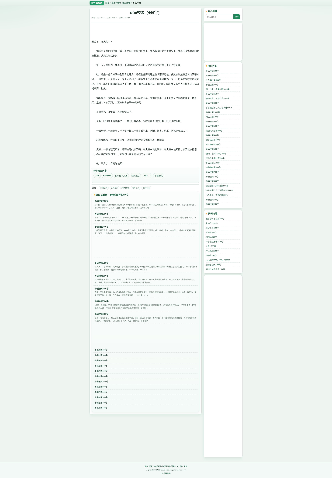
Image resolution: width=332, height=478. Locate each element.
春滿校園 (103, 188)
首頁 (107, 3)
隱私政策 (174, 466)
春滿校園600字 (101, 350)
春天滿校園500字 (213, 144)
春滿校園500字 (101, 355)
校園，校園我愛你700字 (216, 153)
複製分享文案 (121, 176)
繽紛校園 (146, 188)
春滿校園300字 (101, 387)
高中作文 (116, 3)
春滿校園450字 (101, 366)
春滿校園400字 (101, 392)
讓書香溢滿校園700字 (215, 158)
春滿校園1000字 (213, 112)
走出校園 (135, 188)
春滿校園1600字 (102, 381)
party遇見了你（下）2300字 (218, 260)
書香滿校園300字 (213, 167)
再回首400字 (211, 232)
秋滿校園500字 (212, 117)
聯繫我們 (166, 466)
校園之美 (114, 188)
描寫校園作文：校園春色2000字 (219, 190)
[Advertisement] (145, 30)
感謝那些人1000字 (214, 265)
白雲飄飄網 (166, 473)
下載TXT (147, 176)
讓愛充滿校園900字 (214, 131)
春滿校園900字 (212, 75)
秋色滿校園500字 (213, 80)
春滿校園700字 (212, 172)
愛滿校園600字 (212, 121)
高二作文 (126, 3)
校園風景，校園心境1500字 (217, 98)
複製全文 (158, 176)
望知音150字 (211, 255)
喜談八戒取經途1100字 (215, 269)
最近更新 (183, 466)
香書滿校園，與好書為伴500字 (219, 108)
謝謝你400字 (211, 237)
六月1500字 (211, 246)
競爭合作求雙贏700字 (215, 219)
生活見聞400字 (212, 251)
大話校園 (125, 188)
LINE (97, 176)
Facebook (107, 176)
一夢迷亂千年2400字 (215, 242)
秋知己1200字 (212, 223)
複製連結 (135, 176)
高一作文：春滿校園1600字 (217, 89)
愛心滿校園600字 (213, 140)
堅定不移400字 (212, 228)
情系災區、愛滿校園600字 (217, 195)
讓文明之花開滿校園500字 (217, 186)
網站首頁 (148, 466)
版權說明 (157, 466)
